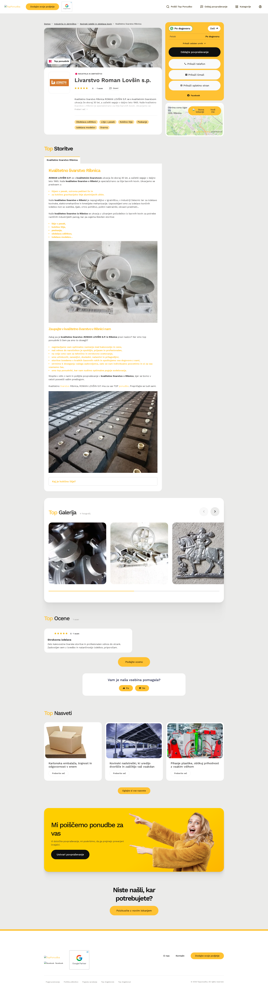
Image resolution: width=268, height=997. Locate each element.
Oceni (115, 88)
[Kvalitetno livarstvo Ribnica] (77, 553)
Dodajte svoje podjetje (42, 6)
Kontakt (180, 955)
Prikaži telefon (195, 63)
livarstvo (65, 386)
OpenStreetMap (203, 132)
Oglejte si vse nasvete (134, 790)
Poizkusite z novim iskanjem (134, 910)
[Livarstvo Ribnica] (139, 553)
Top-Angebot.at (124, 982)
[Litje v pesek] (201, 553)
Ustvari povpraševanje (70, 854)
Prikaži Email (195, 74)
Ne (143, 688)
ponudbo (124, 386)
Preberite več (58, 773)
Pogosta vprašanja (89, 982)
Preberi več (80, 109)
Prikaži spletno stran (196, 85)
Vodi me (212, 110)
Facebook (195, 95)
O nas (166, 955)
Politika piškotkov (71, 982)
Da (127, 688)
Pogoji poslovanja (53, 982)
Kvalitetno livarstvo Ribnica (62, 160)
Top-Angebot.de (107, 982)
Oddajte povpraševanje (195, 52)
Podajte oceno (134, 661)
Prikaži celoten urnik (193, 43)
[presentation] (203, 511)
